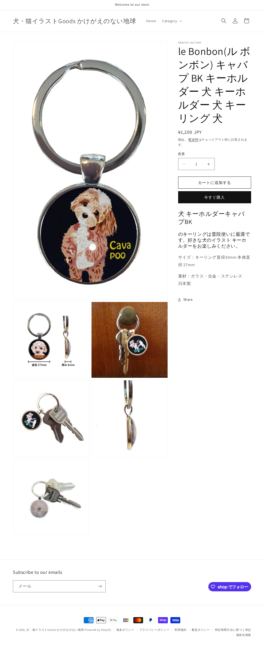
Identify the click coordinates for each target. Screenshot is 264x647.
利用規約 (181, 630)
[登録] (99, 586)
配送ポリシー (201, 630)
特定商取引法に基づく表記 (233, 630)
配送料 (193, 139)
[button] (171, 20)
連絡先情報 (243, 635)
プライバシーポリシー (154, 630)
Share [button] (188, 299)
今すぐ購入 (214, 197)
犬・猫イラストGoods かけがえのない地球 (55, 630)
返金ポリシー (125, 630)
